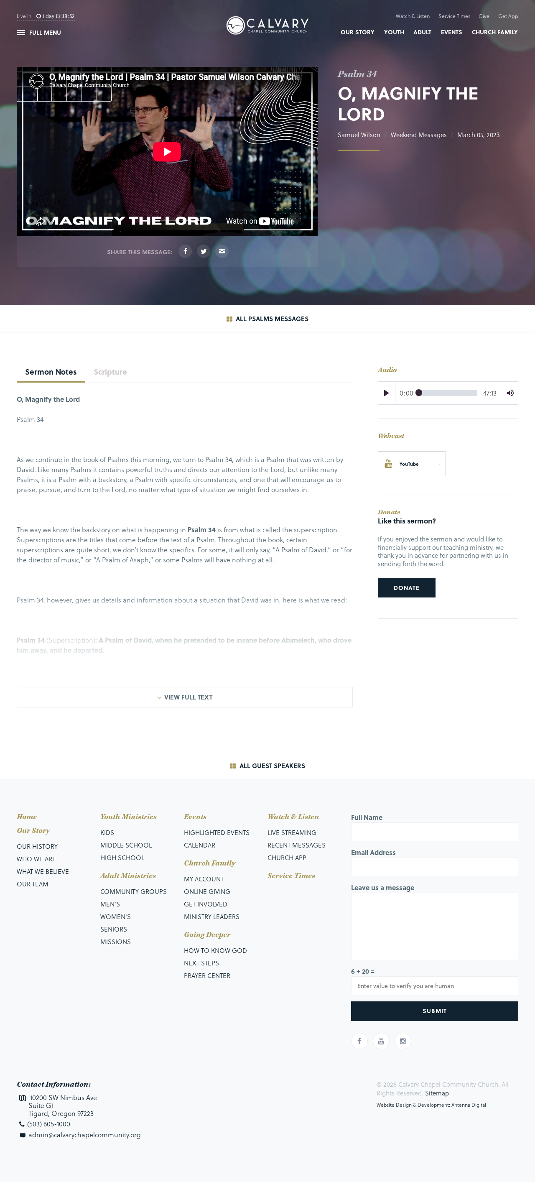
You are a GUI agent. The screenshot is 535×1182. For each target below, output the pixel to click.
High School (122, 857)
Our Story (357, 32)
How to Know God (215, 950)
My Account (204, 878)
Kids (107, 832)
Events (451, 32)
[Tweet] (203, 251)
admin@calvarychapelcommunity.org (84, 1135)
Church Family (495, 32)
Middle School (126, 845)
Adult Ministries (128, 876)
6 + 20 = (362, 971)
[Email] (222, 251)
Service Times (454, 16)
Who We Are (36, 858)
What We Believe (43, 871)
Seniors (113, 929)
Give (484, 16)
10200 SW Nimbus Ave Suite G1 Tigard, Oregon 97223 (62, 1105)
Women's (115, 916)
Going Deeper (207, 934)
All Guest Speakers (271, 765)
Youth (394, 32)
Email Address (373, 852)
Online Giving (207, 891)
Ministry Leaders (211, 916)
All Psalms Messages (271, 318)
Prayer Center (207, 975)
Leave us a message (382, 887)
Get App (508, 16)
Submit (435, 1010)
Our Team (32, 883)
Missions (115, 941)
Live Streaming (292, 832)
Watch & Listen (413, 16)
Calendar (199, 845)
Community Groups (133, 891)
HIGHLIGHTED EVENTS (217, 832)
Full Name (366, 817)
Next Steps (201, 963)
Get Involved (205, 904)
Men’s (110, 904)
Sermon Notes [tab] (51, 371)
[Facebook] (185, 251)
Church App (287, 857)
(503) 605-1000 (48, 1124)
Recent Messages (297, 845)
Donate (407, 587)
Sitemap (437, 1093)
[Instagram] (403, 1041)
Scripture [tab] (110, 371)
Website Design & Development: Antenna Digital (431, 1104)
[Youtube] (381, 1041)
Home (27, 817)
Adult (422, 32)
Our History (37, 846)
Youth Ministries (128, 817)
